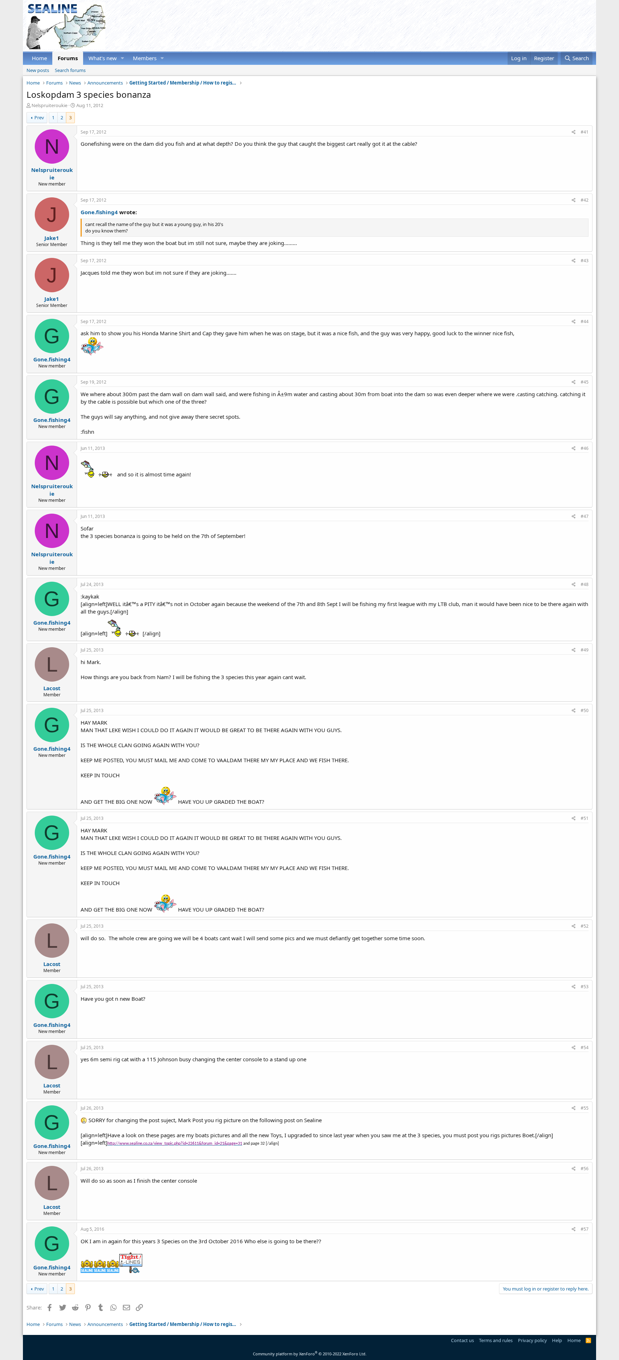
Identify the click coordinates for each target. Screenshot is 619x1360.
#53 (585, 987)
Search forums (70, 70)
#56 (585, 1169)
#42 (585, 200)
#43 (585, 261)
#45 (585, 382)
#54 (585, 1047)
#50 (585, 710)
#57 (585, 1229)
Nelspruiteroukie (49, 105)
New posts (38, 70)
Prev (39, 117)
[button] (122, 58)
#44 (585, 321)
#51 (585, 818)
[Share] (573, 132)
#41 (585, 132)
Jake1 (51, 237)
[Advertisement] (462, 26)
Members (145, 58)
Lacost (52, 688)
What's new (102, 58)
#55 (585, 1108)
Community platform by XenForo (309, 1353)
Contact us (462, 1340)
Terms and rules (496, 1340)
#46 (585, 448)
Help (557, 1340)
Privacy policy (532, 1340)
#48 (585, 584)
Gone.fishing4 (99, 212)
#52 (585, 926)
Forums (68, 58)
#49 (585, 650)
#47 (585, 516)
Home (39, 58)
